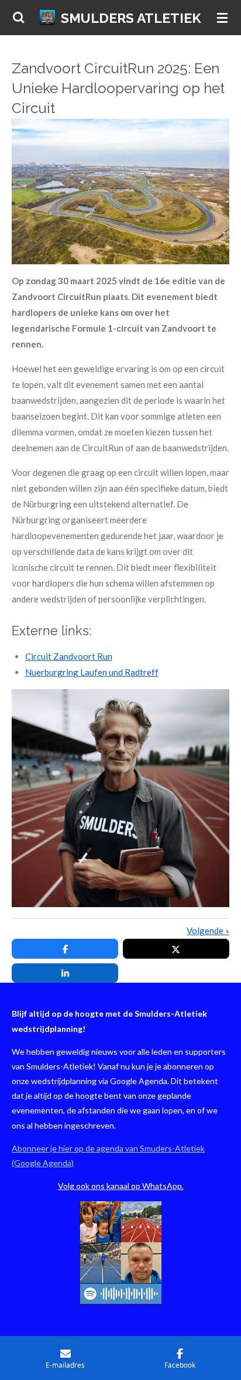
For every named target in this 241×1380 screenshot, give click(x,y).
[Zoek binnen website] (19, 17)
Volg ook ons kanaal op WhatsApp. (121, 1186)
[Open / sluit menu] (222, 17)
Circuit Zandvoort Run (68, 656)
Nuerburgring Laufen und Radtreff (92, 672)
